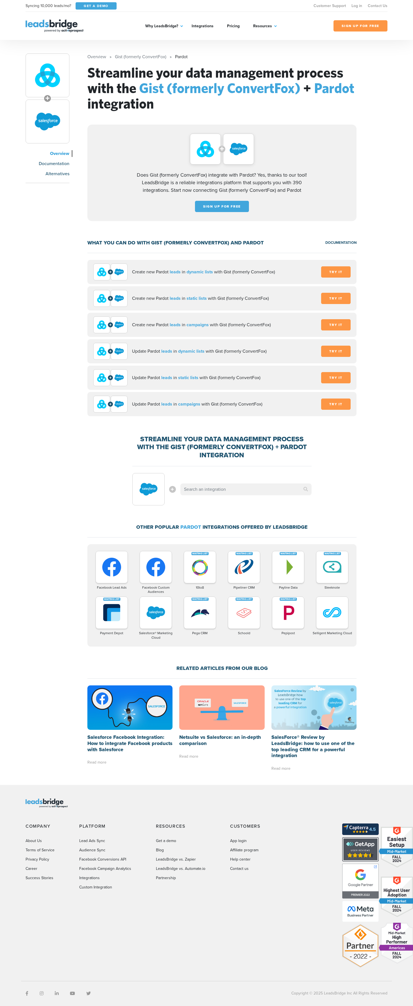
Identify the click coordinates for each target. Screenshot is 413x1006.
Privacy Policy (37, 859)
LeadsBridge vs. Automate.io (180, 869)
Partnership (166, 878)
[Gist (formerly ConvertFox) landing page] (47, 75)
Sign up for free (222, 206)
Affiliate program (244, 850)
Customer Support (330, 6)
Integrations (203, 26)
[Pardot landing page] (47, 121)
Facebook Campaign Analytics (105, 869)
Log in (356, 6)
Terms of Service (40, 850)
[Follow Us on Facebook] (27, 993)
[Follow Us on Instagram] (42, 993)
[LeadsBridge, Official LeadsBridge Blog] (54, 25)
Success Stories (39, 878)
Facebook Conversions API (102, 859)
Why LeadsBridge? (161, 26)
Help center (240, 859)
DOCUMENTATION (341, 242)
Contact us (239, 869)
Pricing (233, 26)
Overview (59, 153)
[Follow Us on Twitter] (88, 993)
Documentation (54, 163)
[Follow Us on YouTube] (72, 993)
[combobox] (246, 489)
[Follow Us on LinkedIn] (57, 993)
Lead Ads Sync (92, 841)
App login (238, 841)
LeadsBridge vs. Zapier (176, 859)
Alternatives (57, 173)
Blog (160, 850)
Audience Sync (92, 850)
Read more (96, 762)
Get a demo (166, 841)
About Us (34, 841)
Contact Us (377, 6)
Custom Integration (95, 887)
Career (31, 869)
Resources (262, 26)
